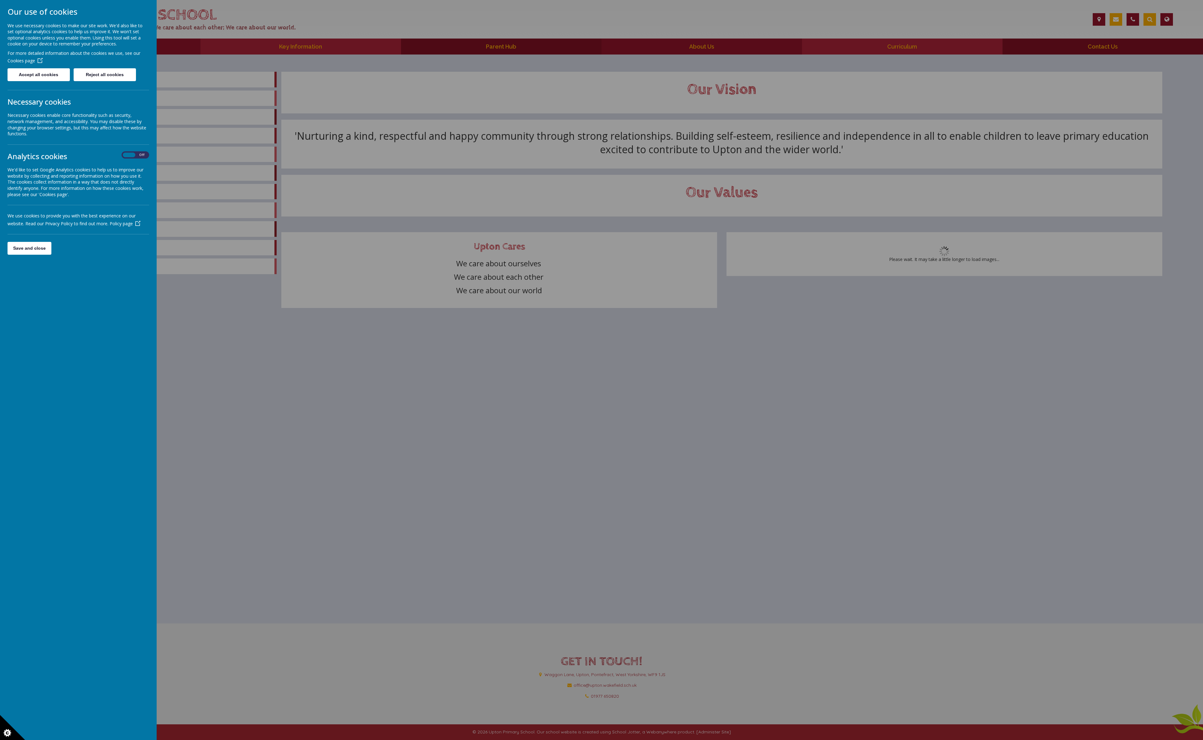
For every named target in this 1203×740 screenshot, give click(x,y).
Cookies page (21, 61)
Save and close (29, 248)
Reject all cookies (105, 74)
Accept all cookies (38, 74)
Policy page (121, 224)
